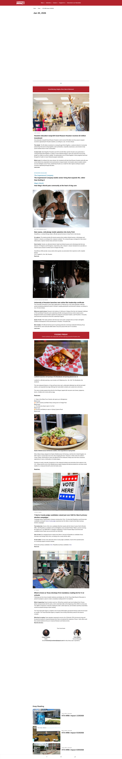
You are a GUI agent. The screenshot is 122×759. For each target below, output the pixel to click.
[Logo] (20, 3)
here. (51, 544)
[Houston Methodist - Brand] (61, 83)
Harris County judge (51, 521)
